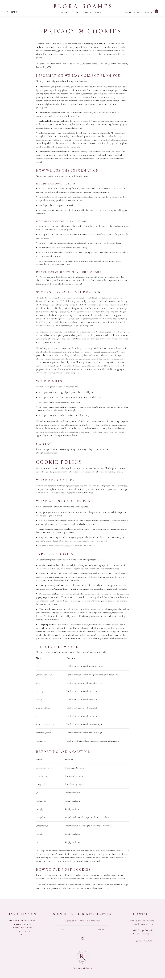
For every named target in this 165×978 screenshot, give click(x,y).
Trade (128, 12)
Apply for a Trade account (22, 921)
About (88, 12)
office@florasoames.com (47, 452)
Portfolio (66, 12)
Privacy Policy (22, 931)
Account (138, 12)
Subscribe (101, 929)
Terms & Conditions (22, 928)
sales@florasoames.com (142, 924)
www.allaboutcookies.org (96, 888)
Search (14, 12)
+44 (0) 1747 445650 (143, 940)
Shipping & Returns (22, 924)
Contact (99, 12)
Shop (78, 12)
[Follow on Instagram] (82, 938)
